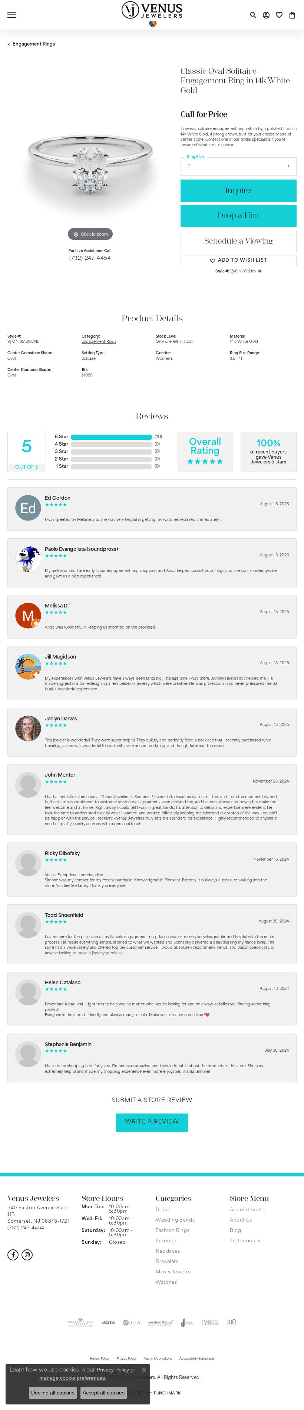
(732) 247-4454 (90, 258)
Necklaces (168, 1251)
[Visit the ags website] (80, 1322)
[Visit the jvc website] (210, 1322)
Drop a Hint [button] (238, 215)
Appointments (247, 1210)
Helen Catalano (62, 983)
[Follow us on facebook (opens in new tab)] (13, 1254)
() (158, 437)
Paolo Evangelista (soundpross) (81, 549)
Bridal (163, 1210)
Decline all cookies (53, 1393)
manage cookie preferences (72, 1378)
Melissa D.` (57, 606)
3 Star (61, 452)
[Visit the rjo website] (231, 1322)
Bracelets (167, 1262)
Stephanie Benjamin (68, 1044)
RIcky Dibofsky (62, 853)
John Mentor (60, 775)
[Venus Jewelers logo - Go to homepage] (152, 15)
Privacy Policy (113, 1370)
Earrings (166, 1241)
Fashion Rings (172, 1231)
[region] (90, 160)
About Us (241, 1220)
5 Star (61, 437)
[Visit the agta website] (108, 1322)
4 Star (61, 444)
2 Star (61, 459)
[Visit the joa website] (187, 1322)
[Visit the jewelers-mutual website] (161, 1322)
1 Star (62, 467)
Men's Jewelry (173, 1272)
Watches (166, 1282)
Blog (235, 1231)
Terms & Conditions (158, 1358)
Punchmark (167, 1393)
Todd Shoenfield (64, 915)
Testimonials (245, 1241)
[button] (253, 14)
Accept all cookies (104, 1393)
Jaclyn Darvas (61, 719)
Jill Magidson (60, 657)
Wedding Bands (175, 1220)
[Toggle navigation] (12, 14)
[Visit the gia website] (132, 1322)
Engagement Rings (34, 44)
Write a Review (152, 1122)
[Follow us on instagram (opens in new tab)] (27, 1254)
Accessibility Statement (196, 1358)
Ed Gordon (57, 498)
